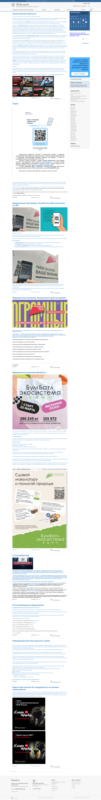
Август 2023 (73, 132)
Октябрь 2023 (73, 129)
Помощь (73, 785)
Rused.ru (18, 3)
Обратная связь (14, 791)
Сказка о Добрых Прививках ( (18, 618)
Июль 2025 (73, 107)
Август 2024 (73, 116)
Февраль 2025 (74, 111)
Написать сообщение (79, 73)
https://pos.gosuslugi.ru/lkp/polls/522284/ (33, 189)
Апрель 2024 (73, 121)
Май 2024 (73, 119)
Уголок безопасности (76, 782)
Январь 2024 (73, 125)
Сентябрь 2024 (74, 115)
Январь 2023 (73, 140)
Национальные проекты (76, 93)
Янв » (75, 28)
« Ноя (72, 28)
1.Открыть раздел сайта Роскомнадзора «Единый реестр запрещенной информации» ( (33, 583)
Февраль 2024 (74, 123)
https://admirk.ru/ (16, 188)
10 (86, 22)
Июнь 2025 (73, 108)
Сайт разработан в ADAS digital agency (81, 797)
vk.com (34, 337)
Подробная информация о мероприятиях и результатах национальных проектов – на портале (32, 74)
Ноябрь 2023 (73, 127)
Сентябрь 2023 (74, 130)
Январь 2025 (73, 112)
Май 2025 (73, 110)
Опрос (72, 94)
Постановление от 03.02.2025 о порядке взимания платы (26, 679)
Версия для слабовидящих (80, 6)
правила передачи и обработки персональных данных (59, 1)
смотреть (27, 618)
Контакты (53, 790)
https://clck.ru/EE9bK (59, 583)
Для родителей (55, 786)
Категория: (33, 292)
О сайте (73, 787)
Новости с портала (76, 82)
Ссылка (14, 633)
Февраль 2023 (74, 138)
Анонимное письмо (76, 783)
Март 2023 (73, 137)
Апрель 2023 (73, 136)
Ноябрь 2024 (73, 114)
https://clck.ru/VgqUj (34, 584)
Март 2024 (73, 122)
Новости (38, 97)
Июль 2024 (73, 118)
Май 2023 (73, 134)
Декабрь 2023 (74, 126)
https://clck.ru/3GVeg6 (31, 590)
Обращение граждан (76, 79)
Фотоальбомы (55, 788)
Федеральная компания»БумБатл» (78, 101)
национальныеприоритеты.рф (25, 337)
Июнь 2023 (73, 133)
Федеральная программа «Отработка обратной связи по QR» (79, 97)
